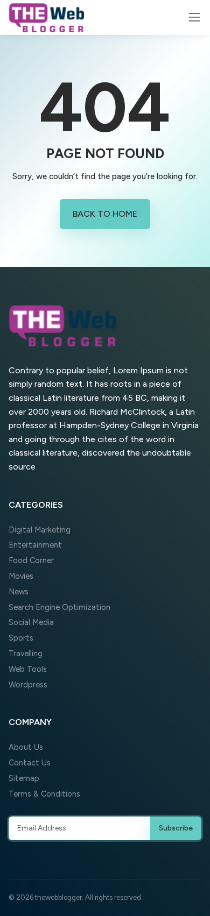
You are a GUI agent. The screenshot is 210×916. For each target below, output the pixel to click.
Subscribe (176, 828)
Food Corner (31, 560)
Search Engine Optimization (59, 607)
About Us (26, 747)
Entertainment (35, 545)
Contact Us (30, 763)
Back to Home (105, 214)
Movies (21, 576)
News (19, 592)
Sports (21, 638)
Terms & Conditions (44, 794)
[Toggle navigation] (194, 17)
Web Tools (28, 669)
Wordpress (28, 685)
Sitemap (24, 778)
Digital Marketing (40, 530)
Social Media (31, 622)
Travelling (26, 653)
